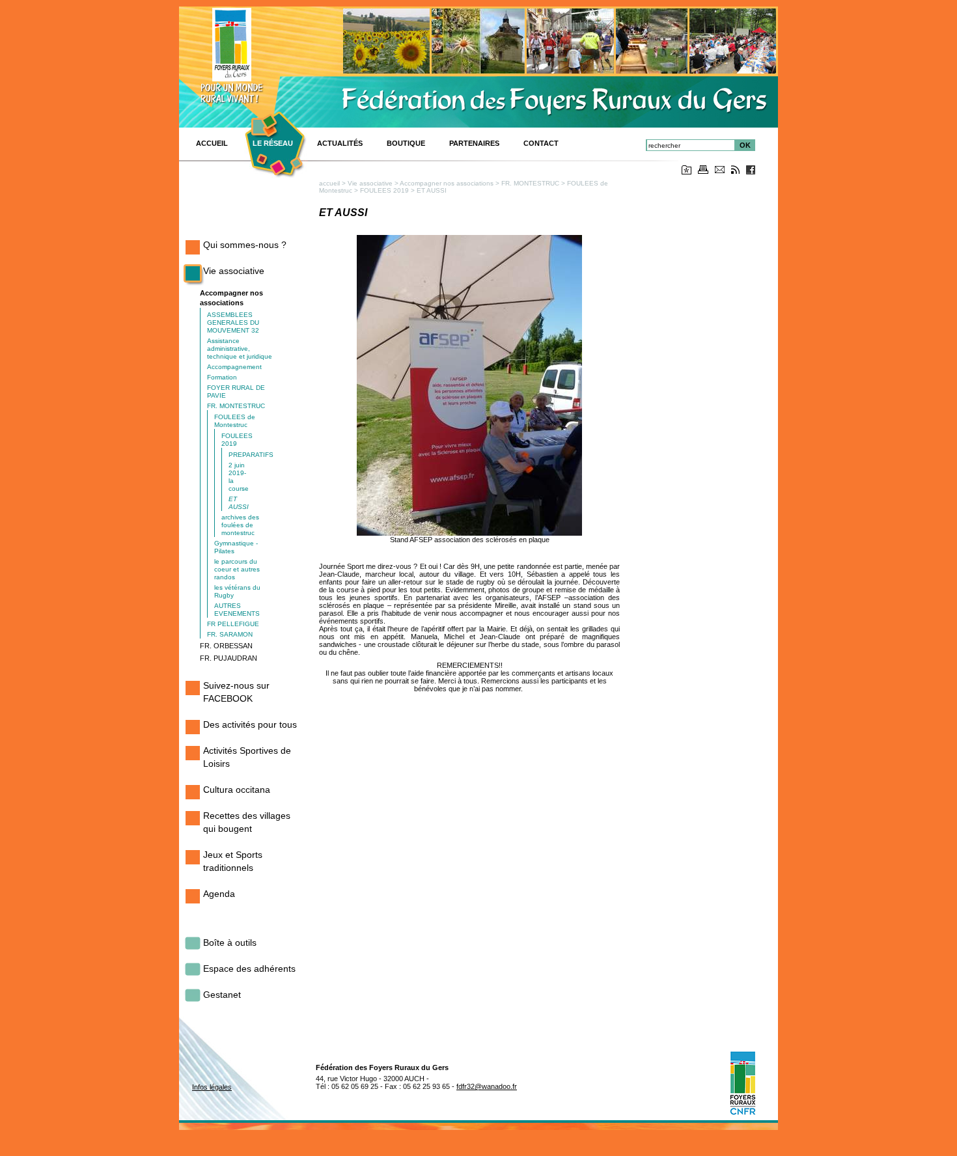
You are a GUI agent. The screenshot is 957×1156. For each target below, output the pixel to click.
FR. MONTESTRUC (236, 405)
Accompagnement (234, 366)
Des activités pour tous (250, 724)
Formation (222, 377)
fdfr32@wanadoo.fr (486, 1086)
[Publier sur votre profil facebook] (750, 172)
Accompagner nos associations (446, 183)
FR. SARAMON (230, 634)
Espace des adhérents (249, 968)
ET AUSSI (239, 502)
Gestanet (222, 994)
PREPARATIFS (251, 454)
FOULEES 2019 (384, 190)
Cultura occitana (236, 789)
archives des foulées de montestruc (240, 525)
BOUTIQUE (406, 143)
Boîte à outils (230, 942)
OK (745, 145)
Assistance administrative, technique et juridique (239, 348)
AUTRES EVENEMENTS (237, 609)
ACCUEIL (212, 143)
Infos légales (212, 1087)
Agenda (219, 893)
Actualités (340, 143)
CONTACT (541, 143)
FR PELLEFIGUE (233, 623)
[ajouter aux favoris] (686, 172)
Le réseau (273, 143)
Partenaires (474, 143)
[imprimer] (703, 171)
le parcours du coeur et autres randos (237, 569)
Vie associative (233, 271)
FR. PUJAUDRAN (228, 658)
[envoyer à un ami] (720, 170)
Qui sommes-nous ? (244, 245)
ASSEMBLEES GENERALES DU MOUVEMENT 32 (233, 322)
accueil (329, 183)
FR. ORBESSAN (226, 646)
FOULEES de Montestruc (234, 420)
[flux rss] (735, 171)
